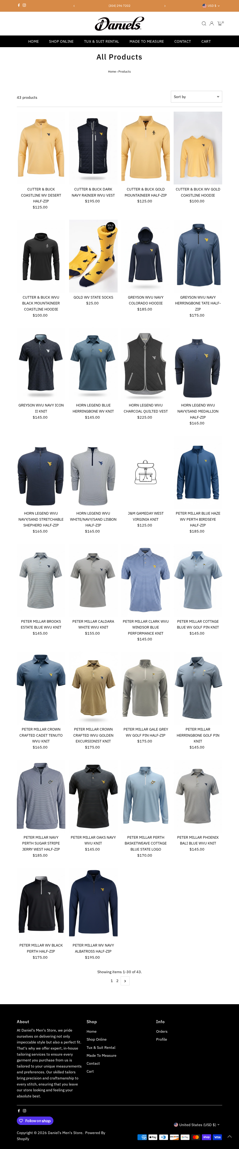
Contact (182, 41)
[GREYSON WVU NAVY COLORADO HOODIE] (145, 256)
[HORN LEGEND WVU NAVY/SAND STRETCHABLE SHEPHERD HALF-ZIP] (41, 472)
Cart (206, 41)
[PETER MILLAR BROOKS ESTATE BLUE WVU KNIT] (41, 580)
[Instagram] (24, 5)
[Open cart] (219, 23)
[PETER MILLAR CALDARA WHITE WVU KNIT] (93, 580)
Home (33, 41)
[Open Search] (204, 23)
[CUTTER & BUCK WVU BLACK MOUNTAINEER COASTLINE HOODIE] (41, 256)
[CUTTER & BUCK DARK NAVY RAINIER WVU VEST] (93, 148)
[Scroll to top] (229, 1136)
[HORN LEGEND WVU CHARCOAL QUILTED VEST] (145, 364)
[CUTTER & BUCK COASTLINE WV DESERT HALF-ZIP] (41, 148)
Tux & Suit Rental (101, 41)
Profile (161, 1039)
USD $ (212, 6)
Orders (162, 1031)
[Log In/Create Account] (212, 23)
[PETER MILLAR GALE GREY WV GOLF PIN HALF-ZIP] (145, 688)
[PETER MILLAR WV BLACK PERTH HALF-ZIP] (41, 904)
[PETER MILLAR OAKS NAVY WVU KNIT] (93, 796)
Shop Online (61, 41)
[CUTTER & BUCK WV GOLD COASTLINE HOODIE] (198, 148)
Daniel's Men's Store (65, 1132)
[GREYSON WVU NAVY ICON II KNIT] (41, 364)
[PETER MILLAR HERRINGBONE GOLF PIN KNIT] (198, 688)
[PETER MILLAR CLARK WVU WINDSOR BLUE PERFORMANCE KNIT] (145, 580)
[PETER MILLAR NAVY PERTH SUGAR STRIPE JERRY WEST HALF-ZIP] (41, 796)
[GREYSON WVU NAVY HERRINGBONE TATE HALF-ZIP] (198, 256)
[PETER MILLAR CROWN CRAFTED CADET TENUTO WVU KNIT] (41, 688)
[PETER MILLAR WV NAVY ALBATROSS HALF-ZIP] (93, 904)
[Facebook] (19, 5)
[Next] (164, 6)
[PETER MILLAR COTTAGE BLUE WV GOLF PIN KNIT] (198, 580)
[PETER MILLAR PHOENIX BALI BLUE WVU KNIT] (198, 796)
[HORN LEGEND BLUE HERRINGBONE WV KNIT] (93, 364)
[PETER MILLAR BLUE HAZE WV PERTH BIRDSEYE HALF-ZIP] (198, 472)
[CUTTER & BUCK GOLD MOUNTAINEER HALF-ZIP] (145, 148)
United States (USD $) (197, 1124)
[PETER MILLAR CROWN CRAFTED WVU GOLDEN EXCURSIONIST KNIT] (93, 688)
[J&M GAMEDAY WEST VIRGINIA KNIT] (145, 472)
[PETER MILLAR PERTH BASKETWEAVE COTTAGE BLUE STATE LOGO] (145, 796)
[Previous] (74, 6)
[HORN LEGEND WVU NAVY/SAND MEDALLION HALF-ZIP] (198, 364)
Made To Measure (147, 41)
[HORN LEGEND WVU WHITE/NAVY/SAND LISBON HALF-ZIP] (93, 472)
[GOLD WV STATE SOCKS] (93, 256)
